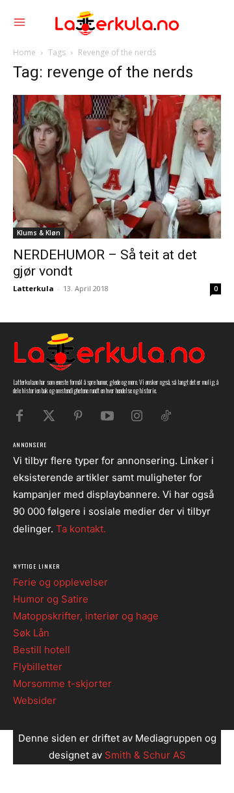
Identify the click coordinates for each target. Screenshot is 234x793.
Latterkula (33, 288)
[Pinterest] (78, 416)
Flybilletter (37, 666)
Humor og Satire (50, 599)
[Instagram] (136, 416)
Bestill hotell (41, 650)
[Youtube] (107, 416)
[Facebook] (19, 416)
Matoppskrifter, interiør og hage (86, 616)
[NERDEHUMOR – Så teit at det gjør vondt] (117, 167)
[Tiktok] (165, 416)
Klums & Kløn (38, 232)
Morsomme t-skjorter (62, 683)
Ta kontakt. (81, 529)
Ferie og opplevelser (60, 582)
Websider (35, 700)
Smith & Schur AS (145, 755)
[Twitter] (48, 416)
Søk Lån (31, 633)
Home (24, 52)
